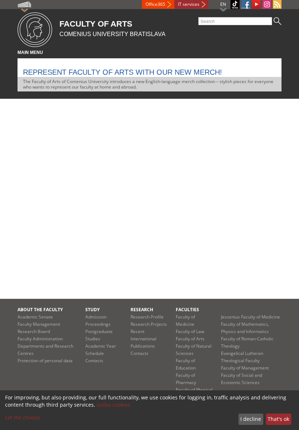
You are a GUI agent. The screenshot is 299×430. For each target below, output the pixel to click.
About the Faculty (40, 309)
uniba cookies (113, 404)
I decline (250, 418)
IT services (188, 4)
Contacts (94, 360)
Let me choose (22, 417)
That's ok (278, 418)
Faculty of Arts (190, 339)
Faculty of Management (245, 368)
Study (92, 309)
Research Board (34, 331)
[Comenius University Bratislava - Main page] (35, 29)
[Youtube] (256, 4)
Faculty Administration (40, 339)
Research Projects (149, 324)
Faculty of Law (190, 331)
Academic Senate (35, 317)
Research (142, 309)
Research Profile (147, 317)
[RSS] (277, 4)
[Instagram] (267, 4)
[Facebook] (245, 4)
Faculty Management (39, 324)
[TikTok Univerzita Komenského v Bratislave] (235, 4)
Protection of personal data (45, 360)
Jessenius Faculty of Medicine (250, 317)
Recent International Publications (143, 338)
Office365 (155, 4)
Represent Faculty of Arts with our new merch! (122, 72)
